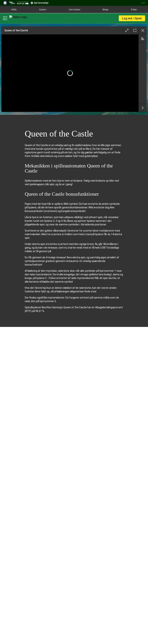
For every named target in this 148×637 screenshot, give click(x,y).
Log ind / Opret (132, 18)
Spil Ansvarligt (41, 3)
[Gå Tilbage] (143, 30)
